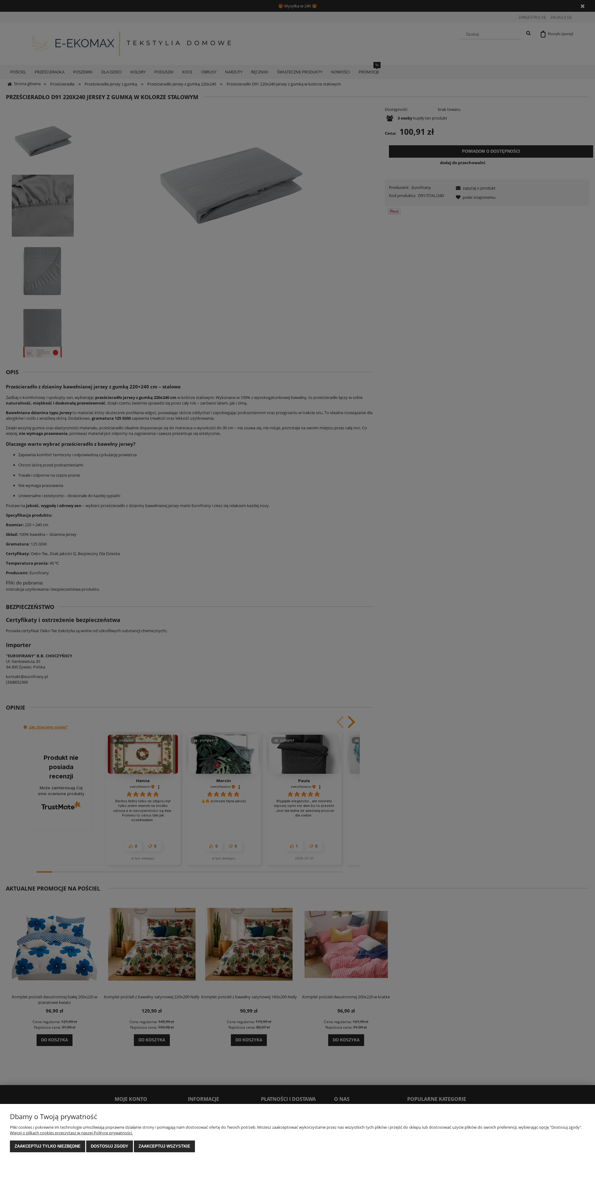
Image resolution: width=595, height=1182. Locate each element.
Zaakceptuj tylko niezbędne (48, 1146)
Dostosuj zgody (109, 1146)
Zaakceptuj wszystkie (164, 1146)
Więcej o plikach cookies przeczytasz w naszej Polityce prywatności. (71, 1133)
